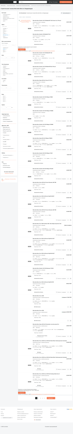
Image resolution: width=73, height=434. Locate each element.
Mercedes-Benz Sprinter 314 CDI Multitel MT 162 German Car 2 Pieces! (47, 20)
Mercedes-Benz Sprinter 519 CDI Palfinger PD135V (43, 168)
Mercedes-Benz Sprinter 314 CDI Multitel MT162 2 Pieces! (44, 66)
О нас (2, 411)
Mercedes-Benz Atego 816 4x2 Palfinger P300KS (42, 138)
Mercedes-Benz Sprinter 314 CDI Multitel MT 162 (42, 52)
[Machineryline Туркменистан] (6, 2)
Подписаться (22, 49)
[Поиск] (19, 2)
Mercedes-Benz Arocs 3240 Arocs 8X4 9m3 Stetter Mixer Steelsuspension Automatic (50, 340)
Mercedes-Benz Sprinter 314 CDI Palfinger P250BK (43, 110)
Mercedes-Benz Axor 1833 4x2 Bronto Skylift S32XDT (43, 196)
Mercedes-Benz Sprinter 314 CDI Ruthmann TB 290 (43, 268)
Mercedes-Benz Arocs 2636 (38, 310)
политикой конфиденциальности (36, 50)
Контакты (2, 415)
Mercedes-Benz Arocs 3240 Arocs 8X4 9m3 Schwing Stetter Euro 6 (46, 373)
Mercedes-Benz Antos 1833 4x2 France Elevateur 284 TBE (44, 182)
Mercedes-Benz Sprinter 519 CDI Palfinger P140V (43, 153)
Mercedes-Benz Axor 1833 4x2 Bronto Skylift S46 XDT (44, 253)
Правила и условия (20, 411)
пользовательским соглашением (49, 50)
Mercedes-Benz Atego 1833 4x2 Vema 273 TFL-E (42, 80)
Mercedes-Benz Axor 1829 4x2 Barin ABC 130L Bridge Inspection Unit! (47, 223)
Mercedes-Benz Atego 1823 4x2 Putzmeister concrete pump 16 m (46, 324)
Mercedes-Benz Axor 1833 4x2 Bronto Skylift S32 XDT (44, 238)
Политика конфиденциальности (22, 413)
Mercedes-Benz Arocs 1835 (38, 295)
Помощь (2, 413)
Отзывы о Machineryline (21, 417)
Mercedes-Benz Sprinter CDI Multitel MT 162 (41, 34)
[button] (68, 31)
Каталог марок (19, 419)
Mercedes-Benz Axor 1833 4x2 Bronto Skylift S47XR (43, 282)
